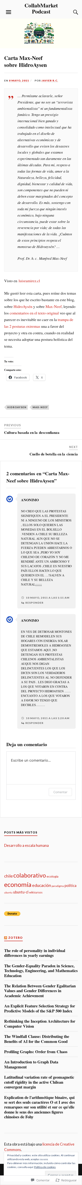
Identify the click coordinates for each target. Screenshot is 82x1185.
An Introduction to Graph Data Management (31, 1064)
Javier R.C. (50, 80)
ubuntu (8, 892)
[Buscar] (71, 12)
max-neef (40, 407)
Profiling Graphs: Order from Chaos (35, 1051)
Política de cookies (45, 1167)
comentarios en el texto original (34, 313)
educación (41, 885)
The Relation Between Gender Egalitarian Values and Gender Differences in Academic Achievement (40, 990)
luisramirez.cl (29, 280)
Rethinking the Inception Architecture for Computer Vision (39, 1024)
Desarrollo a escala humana (26, 845)
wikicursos (35, 892)
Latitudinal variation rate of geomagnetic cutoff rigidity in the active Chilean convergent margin (39, 1082)
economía (17, 884)
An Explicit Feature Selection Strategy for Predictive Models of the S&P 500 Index (39, 1008)
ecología (52, 876)
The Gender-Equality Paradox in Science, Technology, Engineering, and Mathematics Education (41, 970)
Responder (34, 602)
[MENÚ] (8, 12)
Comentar (60, 792)
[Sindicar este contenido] (5, 937)
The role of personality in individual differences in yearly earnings (34, 953)
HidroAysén (23, 306)
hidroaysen (16, 407)
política (71, 885)
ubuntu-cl (20, 892)
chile (8, 875)
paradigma (58, 886)
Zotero (15, 937)
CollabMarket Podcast (41, 8)
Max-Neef (53, 306)
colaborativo (29, 875)
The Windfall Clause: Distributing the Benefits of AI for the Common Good (36, 1039)
